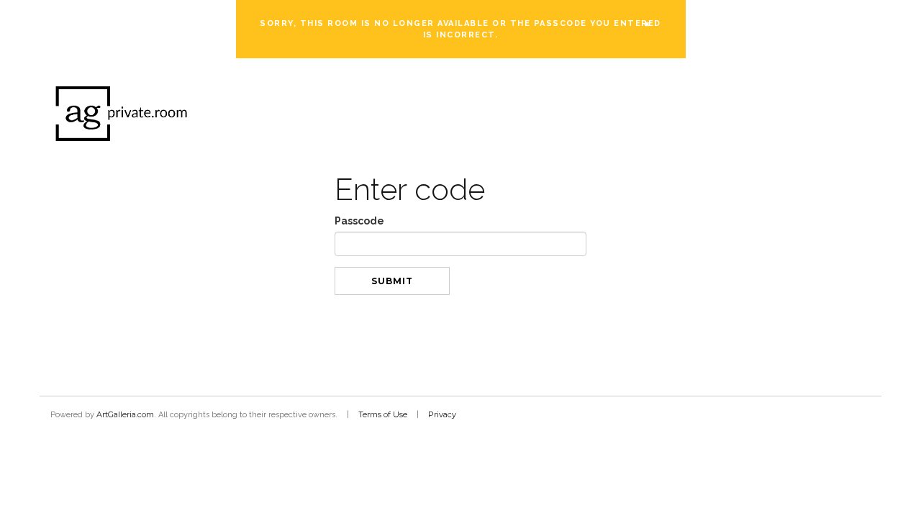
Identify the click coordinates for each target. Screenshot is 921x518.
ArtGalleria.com (125, 414)
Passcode (359, 221)
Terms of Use (382, 414)
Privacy (442, 414)
